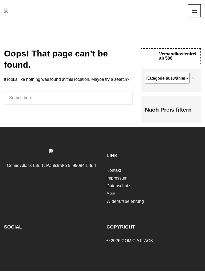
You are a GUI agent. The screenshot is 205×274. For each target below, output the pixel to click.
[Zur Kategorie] (193, 78)
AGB (111, 193)
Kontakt (114, 170)
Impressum (117, 178)
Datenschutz (118, 186)
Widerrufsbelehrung (125, 201)
